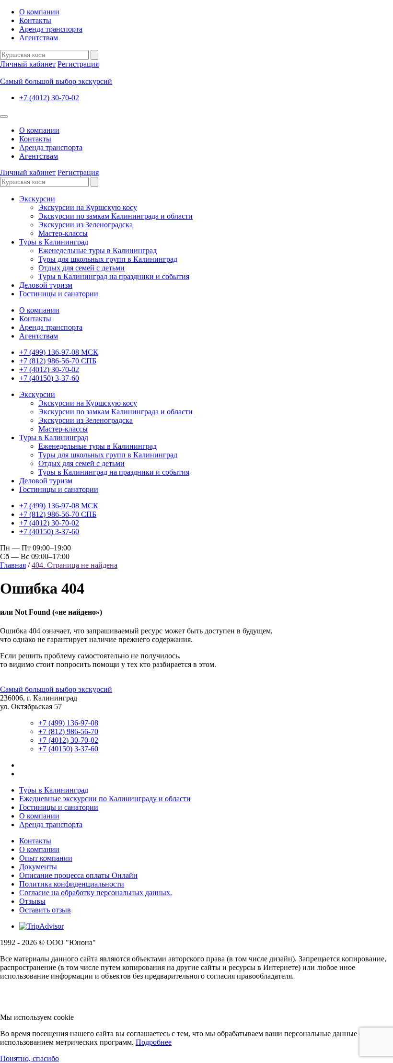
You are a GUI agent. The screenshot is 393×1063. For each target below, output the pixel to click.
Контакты (35, 20)
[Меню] (4, 116)
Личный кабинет (28, 64)
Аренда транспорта (50, 29)
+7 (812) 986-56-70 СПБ (57, 361)
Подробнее (154, 1042)
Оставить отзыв (45, 910)
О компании (39, 12)
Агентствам (38, 38)
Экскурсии (37, 199)
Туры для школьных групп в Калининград (107, 259)
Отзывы (32, 901)
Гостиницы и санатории (58, 294)
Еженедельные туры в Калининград (97, 250)
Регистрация (78, 64)
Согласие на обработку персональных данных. (95, 892)
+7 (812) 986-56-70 (68, 731)
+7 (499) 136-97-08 (68, 723)
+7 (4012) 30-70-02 (49, 97)
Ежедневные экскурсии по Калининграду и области (105, 798)
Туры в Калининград (53, 242)
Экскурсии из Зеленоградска (85, 225)
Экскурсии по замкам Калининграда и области (115, 216)
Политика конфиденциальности (71, 884)
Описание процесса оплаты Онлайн (78, 875)
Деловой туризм (45, 285)
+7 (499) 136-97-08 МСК (58, 352)
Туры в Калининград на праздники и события (113, 276)
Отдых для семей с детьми (81, 268)
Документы (38, 867)
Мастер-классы (63, 233)
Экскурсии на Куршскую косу (87, 207)
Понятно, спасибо (29, 1058)
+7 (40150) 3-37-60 (49, 378)
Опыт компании (45, 858)
